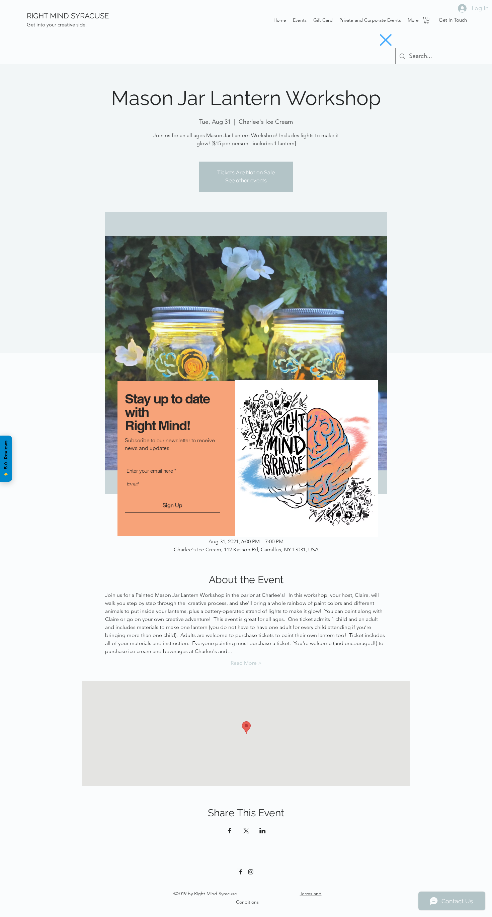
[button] (386, 40)
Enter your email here (150, 470)
